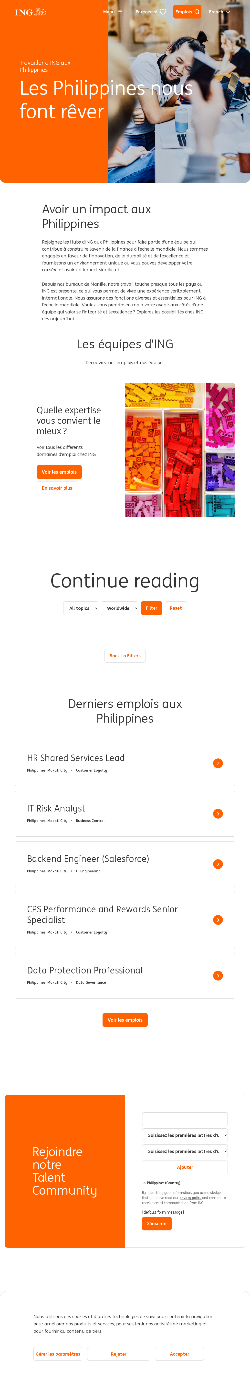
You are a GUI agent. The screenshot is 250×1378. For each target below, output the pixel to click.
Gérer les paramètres (58, 1354)
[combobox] (185, 1135)
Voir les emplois (59, 472)
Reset (176, 608)
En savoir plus (57, 488)
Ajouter (185, 1167)
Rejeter (118, 1354)
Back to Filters (125, 656)
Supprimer (144, 1182)
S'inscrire (157, 1223)
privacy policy (190, 1198)
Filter (151, 608)
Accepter (179, 1354)
